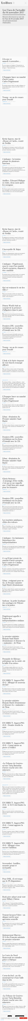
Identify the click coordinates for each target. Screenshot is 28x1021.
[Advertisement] (14, 42)
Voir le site (6, 70)
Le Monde (4, 272)
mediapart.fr (5, 380)
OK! (23, 1018)
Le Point (4, 63)
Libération (4, 101)
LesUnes (8, 3)
